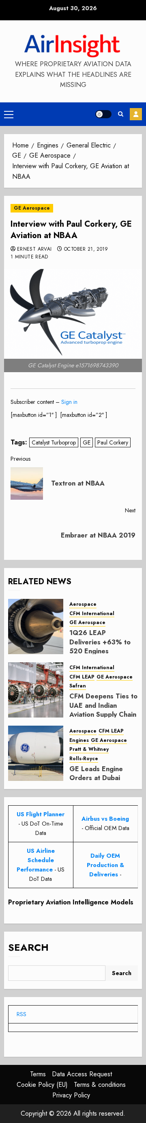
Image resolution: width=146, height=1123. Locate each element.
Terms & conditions (100, 1084)
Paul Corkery (112, 442)
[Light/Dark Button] (103, 114)
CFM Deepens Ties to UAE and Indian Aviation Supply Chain (103, 705)
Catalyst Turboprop (54, 442)
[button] (8, 114)
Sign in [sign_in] (69, 402)
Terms (38, 1074)
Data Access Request (82, 1074)
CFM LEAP (81, 677)
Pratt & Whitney (89, 749)
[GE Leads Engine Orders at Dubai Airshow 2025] (35, 753)
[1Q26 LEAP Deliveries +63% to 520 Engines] (35, 626)
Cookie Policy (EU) (42, 1084)
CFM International (91, 613)
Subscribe (136, 114)
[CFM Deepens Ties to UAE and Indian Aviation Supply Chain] (35, 690)
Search (28, 947)
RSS (21, 1014)
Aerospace (83, 604)
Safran (77, 686)
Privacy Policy (71, 1095)
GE (86, 442)
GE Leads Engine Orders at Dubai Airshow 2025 (96, 778)
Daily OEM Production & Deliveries (105, 865)
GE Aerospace (32, 208)
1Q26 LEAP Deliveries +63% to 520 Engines (100, 642)
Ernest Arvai (34, 249)
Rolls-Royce (83, 758)
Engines (79, 740)
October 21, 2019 (86, 249)
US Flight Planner (40, 814)
